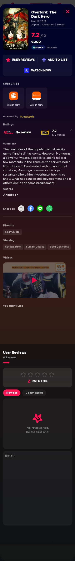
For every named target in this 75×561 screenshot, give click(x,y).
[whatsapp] (49, 208)
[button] (13, 98)
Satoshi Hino (13, 247)
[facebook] (31, 208)
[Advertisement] (37, 490)
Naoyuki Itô (12, 232)
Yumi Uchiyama (59, 247)
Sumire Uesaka (35, 247)
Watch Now (41, 70)
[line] (40, 208)
